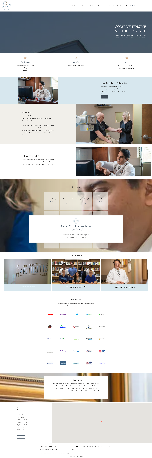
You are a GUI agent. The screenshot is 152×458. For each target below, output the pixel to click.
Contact (121, 5)
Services (79, 5)
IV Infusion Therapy (81, 234)
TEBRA (81, 456)
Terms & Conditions (91, 446)
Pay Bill (126, 5)
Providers (74, 5)
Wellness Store (112, 5)
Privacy (83, 446)
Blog (118, 5)
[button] (102, 422)
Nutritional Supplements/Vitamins (76, 237)
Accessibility (101, 446)
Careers (106, 5)
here (79, 229)
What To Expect (93, 5)
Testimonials (100, 5)
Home (66, 5)
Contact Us (108, 446)
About (69, 5)
